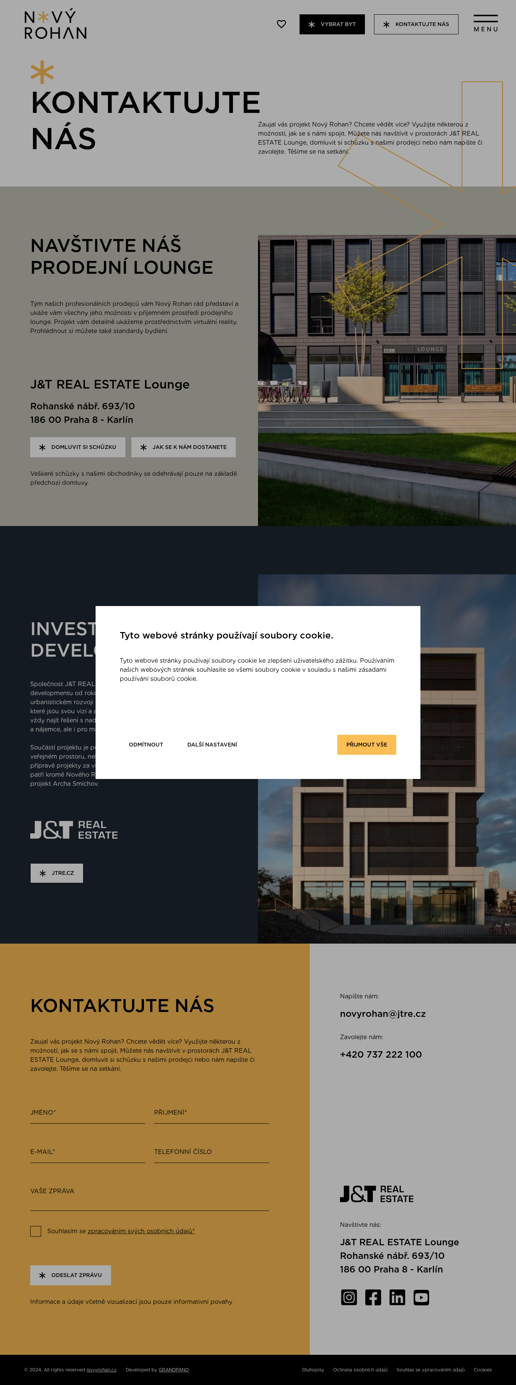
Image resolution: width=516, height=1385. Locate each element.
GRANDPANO (174, 1370)
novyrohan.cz (102, 1370)
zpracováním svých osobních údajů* (141, 1231)
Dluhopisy (313, 1370)
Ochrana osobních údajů (360, 1370)
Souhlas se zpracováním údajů (431, 1370)
